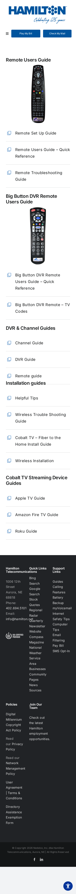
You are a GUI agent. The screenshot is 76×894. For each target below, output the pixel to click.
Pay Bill (58, 645)
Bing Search (34, 580)
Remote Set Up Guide (36, 133)
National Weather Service (35, 653)
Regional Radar (35, 612)
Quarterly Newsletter (37, 623)
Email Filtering (59, 637)
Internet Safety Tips (61, 616)
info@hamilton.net (19, 619)
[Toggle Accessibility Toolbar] (68, 886)
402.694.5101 (16, 608)
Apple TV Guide (30, 498)
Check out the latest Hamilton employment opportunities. (39, 728)
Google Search (34, 591)
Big (37, 282)
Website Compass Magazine (36, 636)
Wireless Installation (34, 460)
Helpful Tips (26, 398)
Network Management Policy (15, 768)
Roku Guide (26, 531)
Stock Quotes (34, 602)
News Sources (35, 687)
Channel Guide (29, 343)
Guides (58, 581)
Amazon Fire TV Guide (36, 514)
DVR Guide (25, 359)
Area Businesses (37, 666)
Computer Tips (60, 627)
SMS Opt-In (61, 651)
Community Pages (37, 677)
